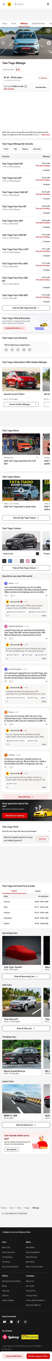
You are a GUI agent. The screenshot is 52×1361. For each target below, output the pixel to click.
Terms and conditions (35, 1300)
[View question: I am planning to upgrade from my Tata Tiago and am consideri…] (26, 686)
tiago (26, 1208)
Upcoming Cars (8, 1252)
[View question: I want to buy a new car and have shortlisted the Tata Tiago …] (26, 643)
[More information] (25, 86)
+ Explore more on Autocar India (16, 1232)
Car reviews (7, 1257)
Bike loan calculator (34, 1267)
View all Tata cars (24, 1028)
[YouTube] (4, 1321)
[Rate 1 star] (6, 349)
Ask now (42, 839)
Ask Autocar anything (11, 1281)
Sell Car (5, 1295)
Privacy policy (31, 1295)
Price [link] (13, 23)
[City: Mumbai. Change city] (48, 4)
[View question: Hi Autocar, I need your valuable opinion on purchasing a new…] (26, 771)
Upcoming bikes (32, 1252)
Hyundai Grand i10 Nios (14, 394)
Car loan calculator (10, 1267)
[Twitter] (25, 1321)
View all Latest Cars (24, 1125)
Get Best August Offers (38, 1356)
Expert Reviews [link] (38, 23)
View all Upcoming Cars (24, 976)
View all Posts (24, 797)
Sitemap (5, 1291)
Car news (6, 1262)
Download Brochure (12, 328)
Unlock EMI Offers (14, 1356)
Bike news (30, 1262)
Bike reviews (31, 1257)
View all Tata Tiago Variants (24, 308)
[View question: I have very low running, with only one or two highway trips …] (26, 728)
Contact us (30, 1291)
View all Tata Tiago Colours (24, 568)
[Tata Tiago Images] (26, 43)
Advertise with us (33, 1305)
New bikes (30, 1247)
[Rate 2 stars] (12, 349)
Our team (30, 1286)
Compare (46, 170)
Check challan (8, 1300)
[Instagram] (11, 1321)
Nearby (38, 891)
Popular (14, 891)
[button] (26, 323)
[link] (21, 950)
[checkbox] (41, 170)
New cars (6, 1247)
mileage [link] (36, 1208)
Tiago (4, 23)
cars (11, 1208)
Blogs (4, 1286)
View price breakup (43, 166)
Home (3, 1208)
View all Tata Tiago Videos (24, 518)
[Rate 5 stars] (30, 349)
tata (19, 1208)
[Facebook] (18, 1321)
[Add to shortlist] (48, 31)
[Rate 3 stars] (18, 349)
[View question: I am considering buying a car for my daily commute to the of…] (26, 600)
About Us (30, 1281)
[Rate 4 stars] (24, 349)
